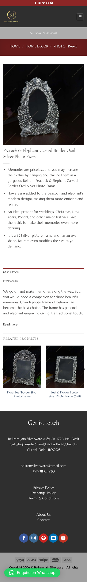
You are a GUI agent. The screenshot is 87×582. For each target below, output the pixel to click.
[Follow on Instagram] (39, 3)
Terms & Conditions (43, 498)
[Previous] (3, 378)
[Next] (84, 378)
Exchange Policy (43, 493)
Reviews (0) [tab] (10, 281)
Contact (43, 520)
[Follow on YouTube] (63, 538)
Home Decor (37, 46)
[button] (32, 572)
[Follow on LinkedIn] (53, 538)
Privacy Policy (43, 487)
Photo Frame (65, 46)
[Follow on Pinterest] (51, 3)
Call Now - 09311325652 (43, 33)
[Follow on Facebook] (35, 3)
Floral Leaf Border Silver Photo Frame (22, 394)
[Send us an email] (47, 3)
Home (15, 46)
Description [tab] (11, 272)
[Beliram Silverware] (13, 16)
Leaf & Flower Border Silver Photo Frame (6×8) (65, 394)
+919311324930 (43, 471)
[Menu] (80, 17)
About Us (44, 514)
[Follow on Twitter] (43, 3)
